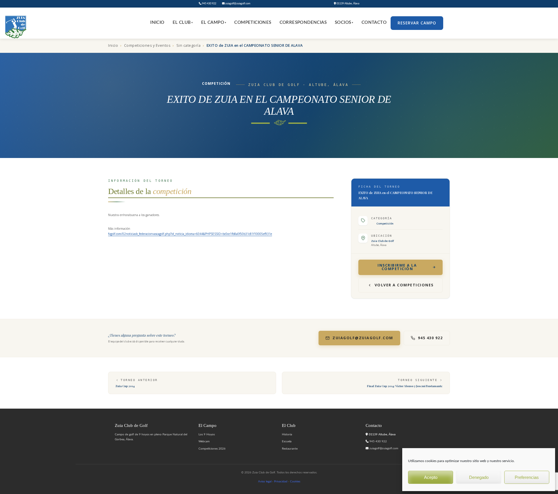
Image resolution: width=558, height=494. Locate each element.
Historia (287, 434)
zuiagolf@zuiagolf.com (237, 3)
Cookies (295, 481)
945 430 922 (208, 3)
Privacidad (280, 481)
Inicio (157, 22)
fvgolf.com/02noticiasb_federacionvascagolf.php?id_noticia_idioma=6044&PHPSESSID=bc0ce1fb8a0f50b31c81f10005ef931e (190, 234)
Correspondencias (303, 22)
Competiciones (252, 22)
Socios (344, 22)
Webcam (204, 441)
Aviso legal (264, 481)
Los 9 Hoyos (206, 434)
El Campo (213, 22)
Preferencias (527, 477)
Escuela (286, 441)
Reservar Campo (417, 23)
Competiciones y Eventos (147, 45)
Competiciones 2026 (212, 448)
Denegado (479, 477)
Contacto (374, 22)
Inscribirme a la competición (397, 267)
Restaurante (290, 448)
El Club (183, 22)
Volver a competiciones (404, 285)
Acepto (430, 477)
